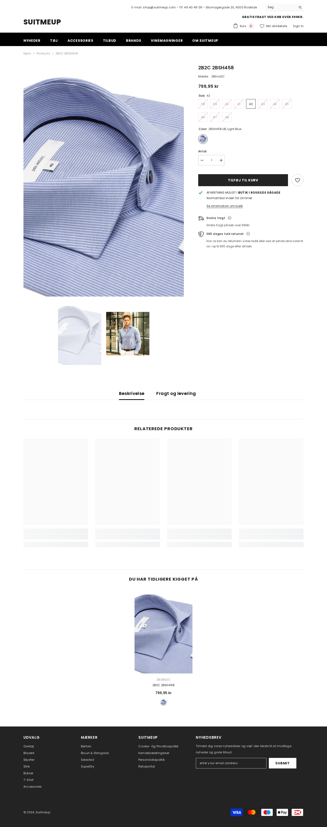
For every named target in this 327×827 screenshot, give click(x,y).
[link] (55, 536)
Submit (282, 763)
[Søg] (284, 7)
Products (43, 53)
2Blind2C (218, 76)
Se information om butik (225, 206)
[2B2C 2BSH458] (163, 631)
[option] (103, 180)
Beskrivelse (131, 393)
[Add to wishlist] (298, 180)
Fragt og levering (176, 393)
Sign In (298, 26)
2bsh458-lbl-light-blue (163, 702)
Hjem (27, 53)
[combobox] (280, 7)
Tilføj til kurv (243, 180)
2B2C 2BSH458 (163, 685)
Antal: (202, 151)
